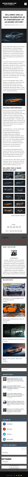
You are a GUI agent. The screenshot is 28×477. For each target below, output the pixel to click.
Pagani (8, 382)
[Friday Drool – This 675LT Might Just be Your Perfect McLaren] (14, 289)
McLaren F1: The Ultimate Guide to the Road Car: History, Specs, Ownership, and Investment (15, 410)
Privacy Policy (9, 475)
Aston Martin (9, 397)
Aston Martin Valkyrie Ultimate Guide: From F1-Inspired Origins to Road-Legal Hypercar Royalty (15, 395)
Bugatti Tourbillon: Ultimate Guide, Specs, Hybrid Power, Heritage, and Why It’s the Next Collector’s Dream (15, 402)
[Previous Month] (22, 449)
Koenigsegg (9, 389)
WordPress (23, 473)
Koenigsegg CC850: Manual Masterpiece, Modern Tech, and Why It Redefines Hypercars (16, 387)
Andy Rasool (12, 24)
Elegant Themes (11, 473)
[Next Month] (25, 449)
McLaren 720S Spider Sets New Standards (14, 339)
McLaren (23, 215)
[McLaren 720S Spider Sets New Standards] (14, 330)
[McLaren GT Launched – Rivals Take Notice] (14, 350)
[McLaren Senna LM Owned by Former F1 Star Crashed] (14, 310)
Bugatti (8, 405)
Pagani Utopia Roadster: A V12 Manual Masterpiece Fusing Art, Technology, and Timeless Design (15, 379)
